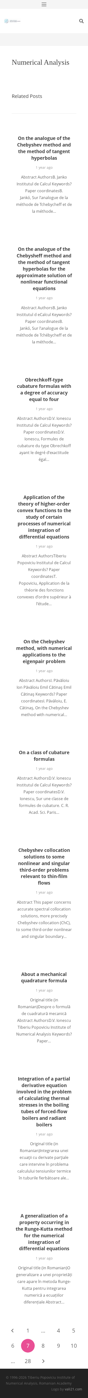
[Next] (43, 1361)
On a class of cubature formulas (44, 755)
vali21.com (73, 1389)
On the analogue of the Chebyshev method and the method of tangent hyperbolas (44, 148)
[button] (44, 4)
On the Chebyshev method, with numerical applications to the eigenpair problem (44, 651)
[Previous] (13, 1330)
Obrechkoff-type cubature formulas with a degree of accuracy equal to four (44, 389)
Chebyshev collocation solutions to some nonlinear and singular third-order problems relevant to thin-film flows (44, 866)
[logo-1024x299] (12, 21)
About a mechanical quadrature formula (44, 977)
